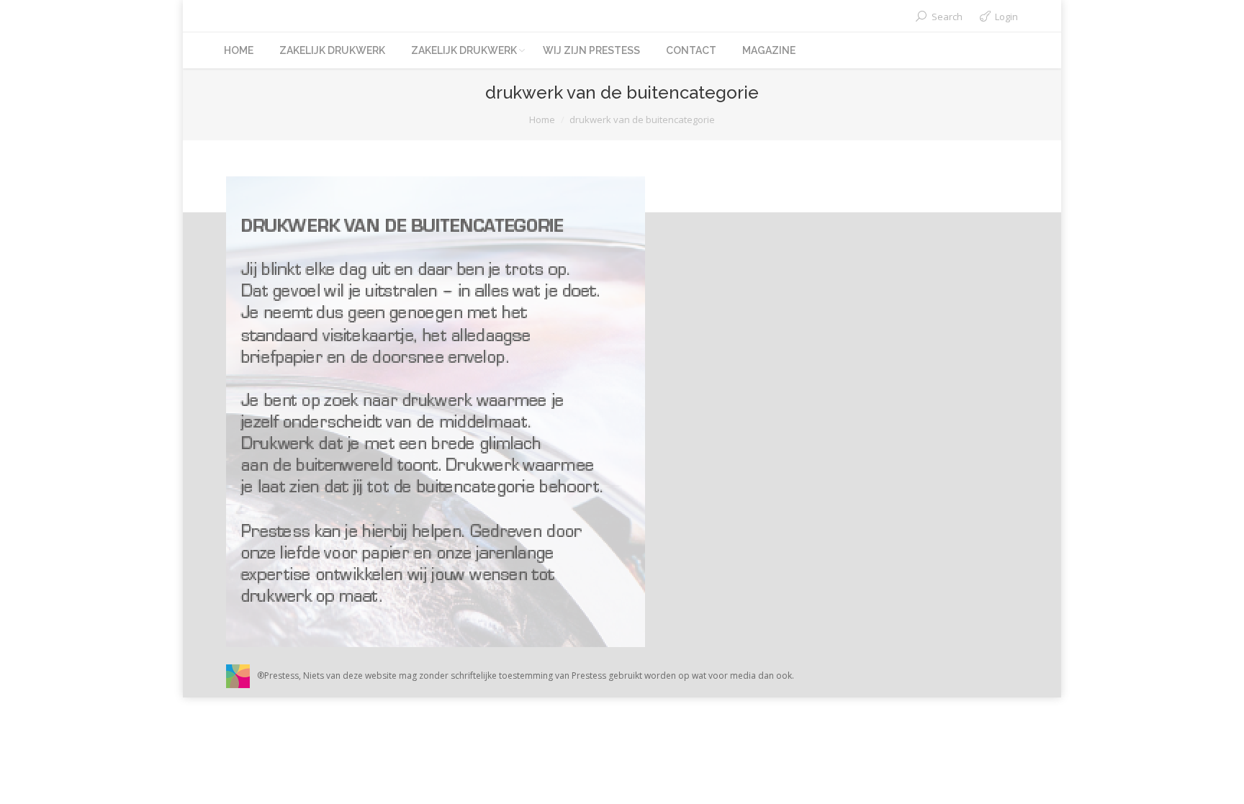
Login (1006, 16)
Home (542, 119)
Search (947, 16)
